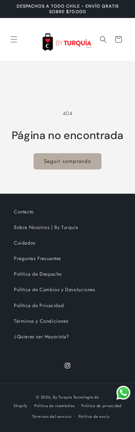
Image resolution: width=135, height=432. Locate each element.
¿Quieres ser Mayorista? (41, 336)
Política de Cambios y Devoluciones (54, 289)
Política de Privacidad (39, 305)
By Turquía (62, 397)
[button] (13, 39)
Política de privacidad (101, 405)
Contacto (24, 211)
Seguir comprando (67, 161)
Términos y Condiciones (41, 321)
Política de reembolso (54, 405)
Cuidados (25, 242)
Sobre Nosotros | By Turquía (46, 227)
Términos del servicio (52, 416)
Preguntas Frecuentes (37, 258)
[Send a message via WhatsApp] (123, 393)
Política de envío (94, 416)
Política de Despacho (38, 273)
